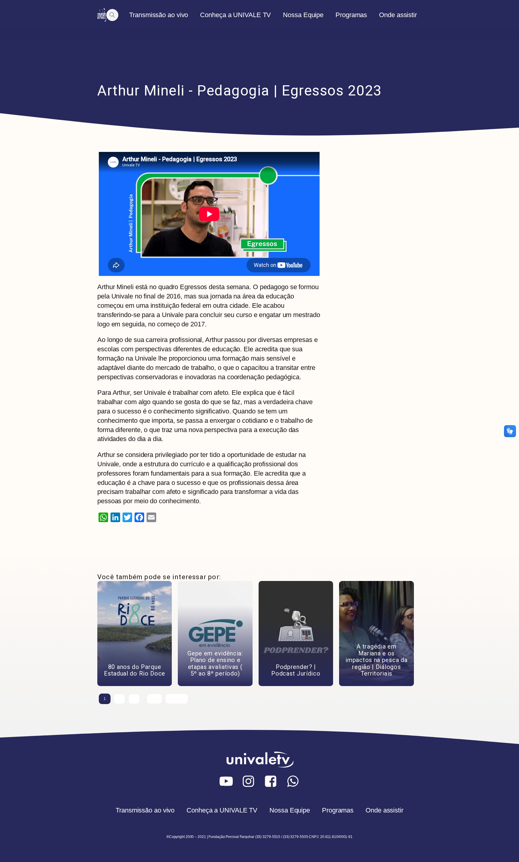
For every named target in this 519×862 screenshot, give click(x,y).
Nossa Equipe (303, 15)
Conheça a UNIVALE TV (235, 15)
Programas (351, 15)
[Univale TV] (101, 15)
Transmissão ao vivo (158, 15)
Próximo (176, 699)
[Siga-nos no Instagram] (248, 781)
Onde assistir (398, 15)
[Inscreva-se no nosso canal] (226, 781)
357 (154, 699)
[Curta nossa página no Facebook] (270, 781)
